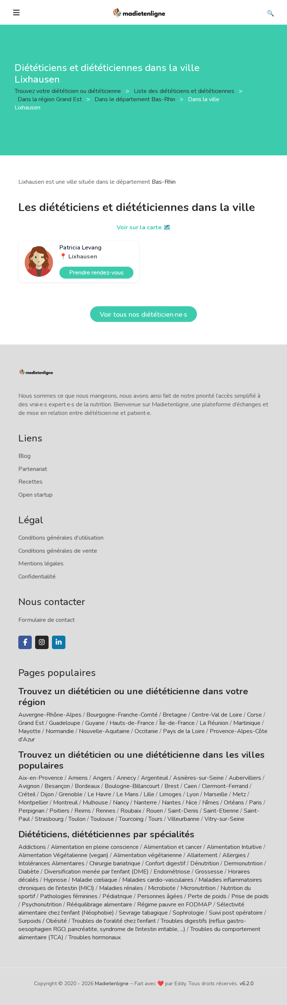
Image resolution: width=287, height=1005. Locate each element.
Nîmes (210, 802)
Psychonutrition (42, 904)
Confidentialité (37, 577)
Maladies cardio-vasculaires (158, 880)
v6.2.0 (246, 983)
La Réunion (214, 723)
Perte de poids (207, 896)
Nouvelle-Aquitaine (104, 731)
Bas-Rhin (164, 182)
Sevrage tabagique (143, 913)
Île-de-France (177, 723)
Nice (191, 802)
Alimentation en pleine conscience (95, 847)
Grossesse (209, 872)
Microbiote (162, 888)
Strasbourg (49, 819)
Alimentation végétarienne (147, 855)
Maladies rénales (121, 888)
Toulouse (102, 819)
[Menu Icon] (16, 12)
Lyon (192, 794)
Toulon (77, 819)
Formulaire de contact (46, 620)
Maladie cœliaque (94, 880)
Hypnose (55, 880)
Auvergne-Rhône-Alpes (49, 715)
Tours (155, 819)
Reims (82, 811)
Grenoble (71, 794)
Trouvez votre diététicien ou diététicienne (69, 91)
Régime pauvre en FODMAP (174, 904)
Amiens (78, 778)
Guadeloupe (64, 723)
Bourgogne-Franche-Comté (122, 715)
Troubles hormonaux (94, 937)
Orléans (234, 802)
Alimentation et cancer (173, 847)
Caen (190, 786)
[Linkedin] (58, 642)
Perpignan (31, 811)
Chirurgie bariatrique (115, 863)
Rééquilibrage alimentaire (99, 904)
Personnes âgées (160, 896)
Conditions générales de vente (57, 551)
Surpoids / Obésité (42, 921)
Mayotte (29, 731)
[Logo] (139, 12)
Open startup (35, 495)
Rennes (105, 811)
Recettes (30, 482)
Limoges (170, 794)
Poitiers (59, 811)
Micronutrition (198, 888)
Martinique (246, 723)
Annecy (126, 778)
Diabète (28, 872)
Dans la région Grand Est (50, 99)
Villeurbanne (183, 819)
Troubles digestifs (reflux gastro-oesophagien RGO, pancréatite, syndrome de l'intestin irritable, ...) (132, 925)
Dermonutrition (244, 863)
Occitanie (146, 731)
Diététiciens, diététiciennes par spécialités (106, 834)
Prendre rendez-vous (96, 273)
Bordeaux (87, 786)
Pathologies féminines (69, 896)
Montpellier (33, 802)
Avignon (29, 786)
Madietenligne (112, 983)
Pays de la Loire (184, 731)
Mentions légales (41, 563)
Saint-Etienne (221, 811)
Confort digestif (165, 863)
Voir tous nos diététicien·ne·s (143, 314)
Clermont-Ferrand (225, 786)
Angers (102, 778)
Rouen (154, 811)
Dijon (47, 794)
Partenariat (32, 469)
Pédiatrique (117, 896)
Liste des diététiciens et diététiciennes (185, 91)
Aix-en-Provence (40, 778)
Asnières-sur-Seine (198, 778)
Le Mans (127, 794)
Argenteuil (154, 778)
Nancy (121, 802)
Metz (239, 794)
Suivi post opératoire (236, 913)
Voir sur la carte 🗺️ (144, 227)
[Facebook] (25, 642)
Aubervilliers (245, 778)
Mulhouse (95, 802)
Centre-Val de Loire (217, 715)
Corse (254, 715)
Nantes (171, 802)
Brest (171, 786)
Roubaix (130, 811)
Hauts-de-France (131, 723)
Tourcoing (131, 819)
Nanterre (145, 802)
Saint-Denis (183, 811)
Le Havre (99, 794)
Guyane (95, 723)
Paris (255, 802)
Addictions (32, 847)
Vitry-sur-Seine (224, 819)
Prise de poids (250, 896)
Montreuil (65, 802)
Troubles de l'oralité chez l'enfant (114, 921)
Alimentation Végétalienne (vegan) (63, 855)
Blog (24, 456)
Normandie (60, 731)
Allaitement (202, 855)
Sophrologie (188, 913)
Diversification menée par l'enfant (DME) (97, 872)
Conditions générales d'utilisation (61, 538)
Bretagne (175, 715)
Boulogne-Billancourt (132, 786)
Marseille (216, 794)
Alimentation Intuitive (234, 847)
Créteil (27, 794)
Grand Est (31, 723)
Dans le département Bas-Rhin (136, 99)
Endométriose (172, 872)
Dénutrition (204, 863)
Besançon (57, 786)
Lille (149, 794)
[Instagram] (42, 642)
